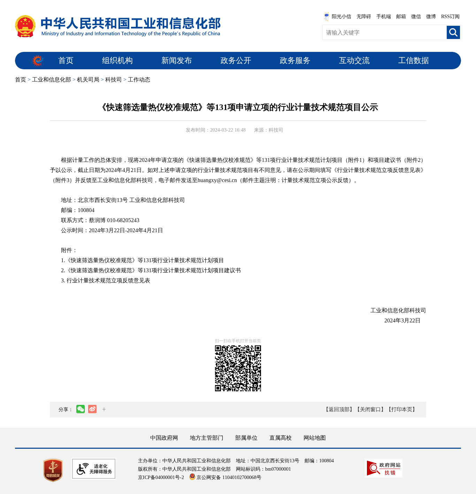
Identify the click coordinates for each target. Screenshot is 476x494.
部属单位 (246, 438)
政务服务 (295, 60)
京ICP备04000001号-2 (161, 477)
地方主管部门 (206, 438)
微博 (431, 16)
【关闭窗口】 (370, 409)
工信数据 (413, 60)
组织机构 (117, 60)
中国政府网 (164, 438)
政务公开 (236, 60)
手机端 (383, 16)
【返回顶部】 (339, 409)
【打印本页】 (401, 409)
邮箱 (401, 16)
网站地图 (315, 438)
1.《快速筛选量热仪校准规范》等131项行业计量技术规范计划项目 (142, 260)
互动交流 (354, 60)
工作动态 (139, 80)
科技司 (113, 80)
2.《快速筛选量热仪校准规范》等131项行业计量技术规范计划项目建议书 (151, 270)
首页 (66, 60)
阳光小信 (341, 16)
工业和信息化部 (51, 80)
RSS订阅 (450, 16)
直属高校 (280, 438)
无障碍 (363, 16)
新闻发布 (176, 60)
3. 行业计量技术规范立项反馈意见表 (105, 280)
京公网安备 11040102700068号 (229, 477)
